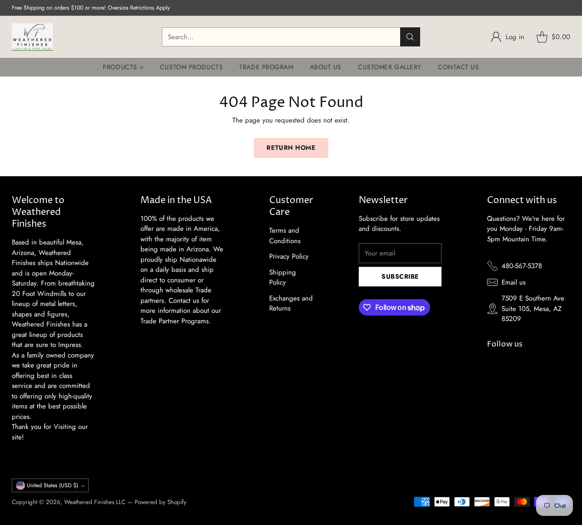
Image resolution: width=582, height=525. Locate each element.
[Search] (410, 36)
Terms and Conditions (285, 235)
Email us (514, 282)
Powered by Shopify (160, 502)
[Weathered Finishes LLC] (32, 37)
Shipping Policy (282, 277)
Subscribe (400, 276)
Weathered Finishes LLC (94, 502)
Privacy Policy (289, 256)
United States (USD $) (52, 485)
